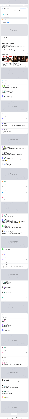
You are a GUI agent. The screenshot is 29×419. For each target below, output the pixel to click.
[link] (7, 61)
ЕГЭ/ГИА (6, 347)
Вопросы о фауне (7, 86)
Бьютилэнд (6, 363)
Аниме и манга (7, 320)
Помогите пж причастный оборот (8, 43)
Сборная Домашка (7, 113)
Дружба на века (7, 380)
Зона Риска (6, 397)
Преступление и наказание (9, 297)
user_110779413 (4, 45)
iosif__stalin (4, 49)
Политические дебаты (8, 164)
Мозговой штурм (7, 287)
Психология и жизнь (8, 153)
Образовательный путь (8, 91)
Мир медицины (7, 147)
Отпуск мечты (8, 45)
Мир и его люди (7, 254)
